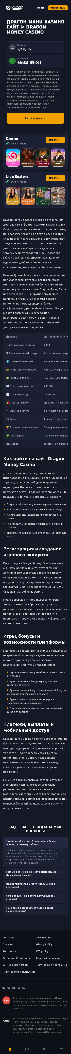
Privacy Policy (44, 944)
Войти (41, 8)
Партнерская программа (51, 964)
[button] (35, 842)
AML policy (9, 951)
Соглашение (43, 937)
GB (23, 988)
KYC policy (42, 951)
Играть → (55, 140)
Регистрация (58, 8)
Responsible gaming (48, 958)
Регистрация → (35, 118)
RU (3, 988)
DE (14, 988)
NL (19, 988)
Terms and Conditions (16, 958)
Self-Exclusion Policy (15, 964)
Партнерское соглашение (19, 971)
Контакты (8, 937)
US (8, 988)
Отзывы (7, 944)
